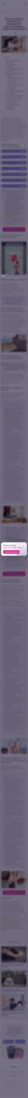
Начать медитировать (11, 552)
